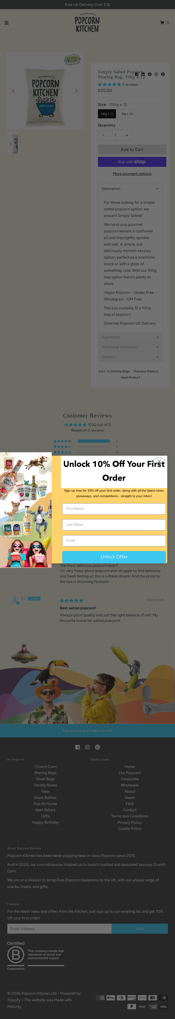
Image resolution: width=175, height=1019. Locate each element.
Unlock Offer (114, 557)
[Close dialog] (159, 461)
